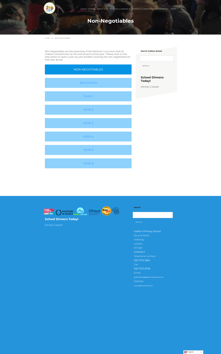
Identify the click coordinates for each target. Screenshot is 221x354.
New (173, 9)
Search (145, 66)
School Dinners (88, 9)
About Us (102, 9)
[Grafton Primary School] (49, 9)
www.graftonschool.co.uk (143, 286)
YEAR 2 (88, 109)
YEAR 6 (88, 163)
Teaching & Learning (119, 9)
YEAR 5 (88, 150)
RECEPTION (88, 83)
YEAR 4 (88, 136)
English (190, 352)
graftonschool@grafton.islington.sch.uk (148, 277)
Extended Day (162, 9)
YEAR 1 (88, 96)
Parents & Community (142, 9)
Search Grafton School (151, 51)
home (47, 38)
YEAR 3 (88, 123)
